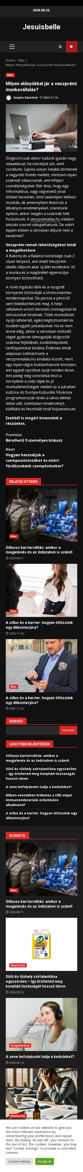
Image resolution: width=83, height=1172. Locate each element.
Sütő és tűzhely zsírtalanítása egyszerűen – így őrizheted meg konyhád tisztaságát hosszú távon (41, 774)
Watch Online (71, 46)
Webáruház (18, 965)
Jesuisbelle (41, 26)
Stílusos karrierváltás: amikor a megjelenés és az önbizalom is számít (41, 515)
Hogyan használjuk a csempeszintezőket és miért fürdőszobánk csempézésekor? (34, 457)
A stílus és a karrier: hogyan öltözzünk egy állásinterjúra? (41, 590)
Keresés (16, 721)
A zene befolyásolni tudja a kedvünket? (39, 787)
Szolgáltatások (20, 1045)
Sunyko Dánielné (25, 98)
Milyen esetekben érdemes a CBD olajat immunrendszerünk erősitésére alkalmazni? (39, 800)
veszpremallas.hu (45, 219)
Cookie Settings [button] (19, 1161)
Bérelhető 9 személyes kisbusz (34, 437)
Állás (10, 75)
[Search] (60, 46)
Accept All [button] (44, 1161)
